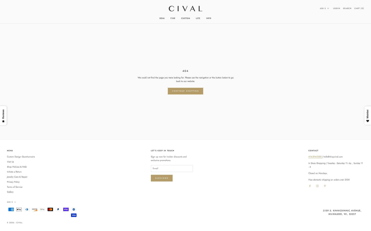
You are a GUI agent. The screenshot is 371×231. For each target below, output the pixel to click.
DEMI (162, 18)
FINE (173, 18)
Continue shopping (185, 91)
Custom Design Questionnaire (21, 156)
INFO (209, 18)
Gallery (10, 191)
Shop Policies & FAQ (17, 166)
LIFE (198, 18)
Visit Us (10, 161)
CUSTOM (185, 18)
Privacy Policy (13, 181)
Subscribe (162, 178)
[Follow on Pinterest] (324, 186)
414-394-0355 (315, 156)
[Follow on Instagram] (317, 186)
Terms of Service (14, 187)
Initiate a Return (14, 171)
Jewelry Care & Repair (17, 176)
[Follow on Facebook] (309, 186)
